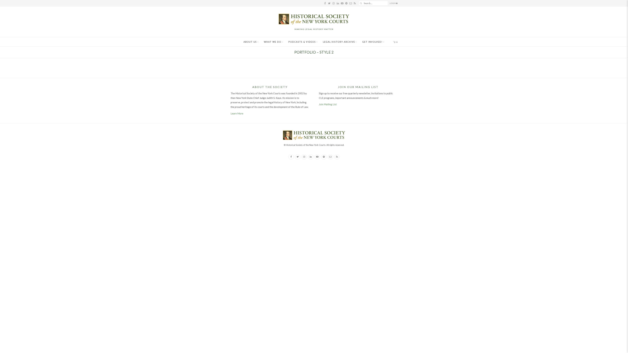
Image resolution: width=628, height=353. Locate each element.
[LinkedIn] (310, 157)
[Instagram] (304, 157)
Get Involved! (372, 42)
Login (393, 3)
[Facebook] (291, 157)
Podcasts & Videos (302, 42)
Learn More (237, 113)
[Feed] (337, 157)
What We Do (272, 42)
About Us (250, 42)
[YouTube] (317, 157)
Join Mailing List (328, 104)
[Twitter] (297, 157)
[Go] (361, 3)
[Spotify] (323, 157)
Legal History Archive (339, 42)
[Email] (330, 157)
